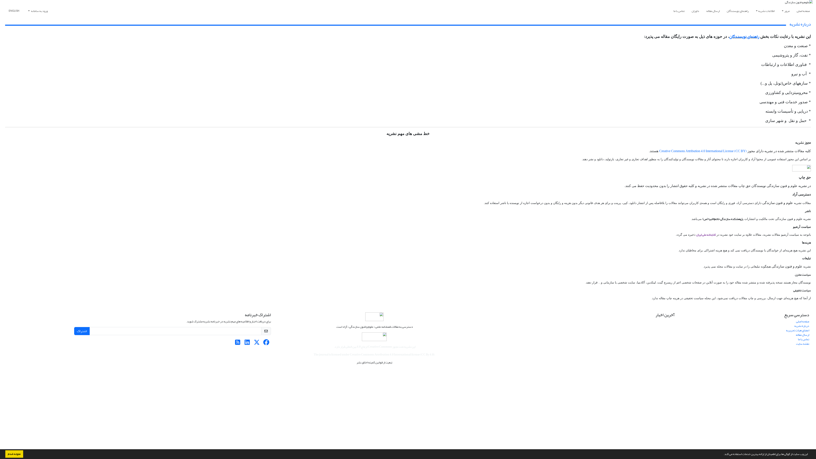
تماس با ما (679, 11)
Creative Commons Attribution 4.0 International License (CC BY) (703, 151)
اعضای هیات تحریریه (797, 330)
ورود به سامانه (39, 11)
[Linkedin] (247, 343)
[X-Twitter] (256, 343)
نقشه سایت (802, 344)
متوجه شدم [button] (14, 453)
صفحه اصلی (803, 11)
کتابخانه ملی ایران (706, 235)
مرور (787, 11)
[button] (722, 454)
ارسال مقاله (713, 11)
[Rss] (237, 343)
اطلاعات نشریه (766, 11)
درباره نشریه (801, 326)
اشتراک (82, 331)
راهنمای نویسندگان (738, 11)
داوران (695, 11)
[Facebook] (266, 343)
